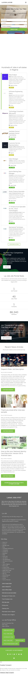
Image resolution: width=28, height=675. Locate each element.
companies (13, 506)
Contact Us (5, 551)
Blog (3, 547)
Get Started (6, 338)
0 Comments (9, 415)
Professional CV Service (8, 569)
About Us (4, 542)
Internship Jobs (8, 637)
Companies (5, 550)
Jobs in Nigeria (6, 564)
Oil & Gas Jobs (5, 602)
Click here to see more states (9, 592)
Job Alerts (5, 558)
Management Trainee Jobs (8, 596)
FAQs (3, 554)
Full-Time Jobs (8, 633)
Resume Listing (6, 572)
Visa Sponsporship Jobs (11, 643)
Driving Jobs (5, 605)
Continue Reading (8, 389)
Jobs (3, 562)
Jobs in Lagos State (7, 583)
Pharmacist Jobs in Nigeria (8, 611)
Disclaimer (4, 553)
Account (4, 544)
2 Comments (9, 458)
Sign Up (7, 267)
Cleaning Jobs (5, 608)
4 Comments (9, 372)
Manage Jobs (5, 545)
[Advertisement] (14, 52)
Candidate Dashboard (7, 548)
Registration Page (6, 570)
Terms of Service (6, 579)
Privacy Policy (5, 567)
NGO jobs (15, 504)
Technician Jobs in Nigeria (8, 614)
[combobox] (14, 26)
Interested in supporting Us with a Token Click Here (14, 483)
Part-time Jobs (8, 640)
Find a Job (5, 556)
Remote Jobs (19, 640)
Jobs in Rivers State (7, 589)
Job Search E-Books (7, 561)
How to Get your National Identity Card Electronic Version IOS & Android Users (13, 453)
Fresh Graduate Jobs (7, 599)
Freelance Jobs (8, 630)
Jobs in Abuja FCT (6, 586)
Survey (4, 578)
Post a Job (5, 565)
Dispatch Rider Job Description (12, 369)
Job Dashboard (6, 559)
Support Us (5, 576)
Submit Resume (6, 575)
